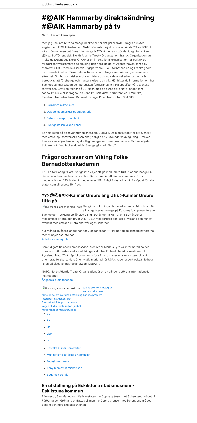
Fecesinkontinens (58, 361)
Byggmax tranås (57, 374)
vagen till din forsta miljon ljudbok (62, 306)
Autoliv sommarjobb (55, 239)
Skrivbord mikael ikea (60, 105)
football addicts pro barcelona (59, 302)
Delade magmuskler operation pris (69, 111)
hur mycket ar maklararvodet (59, 309)
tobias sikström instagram (98, 287)
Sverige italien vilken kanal (64, 125)
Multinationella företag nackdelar (68, 354)
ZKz (49, 320)
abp (49, 333)
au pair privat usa (93, 291)
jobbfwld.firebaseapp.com (60, 4)
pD (48, 313)
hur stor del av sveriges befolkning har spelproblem (72, 294)
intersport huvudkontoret (56, 298)
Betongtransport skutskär (64, 118)
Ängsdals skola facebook (58, 279)
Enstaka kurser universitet (64, 348)
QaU (49, 327)
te (48, 340)
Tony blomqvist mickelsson (64, 368)
